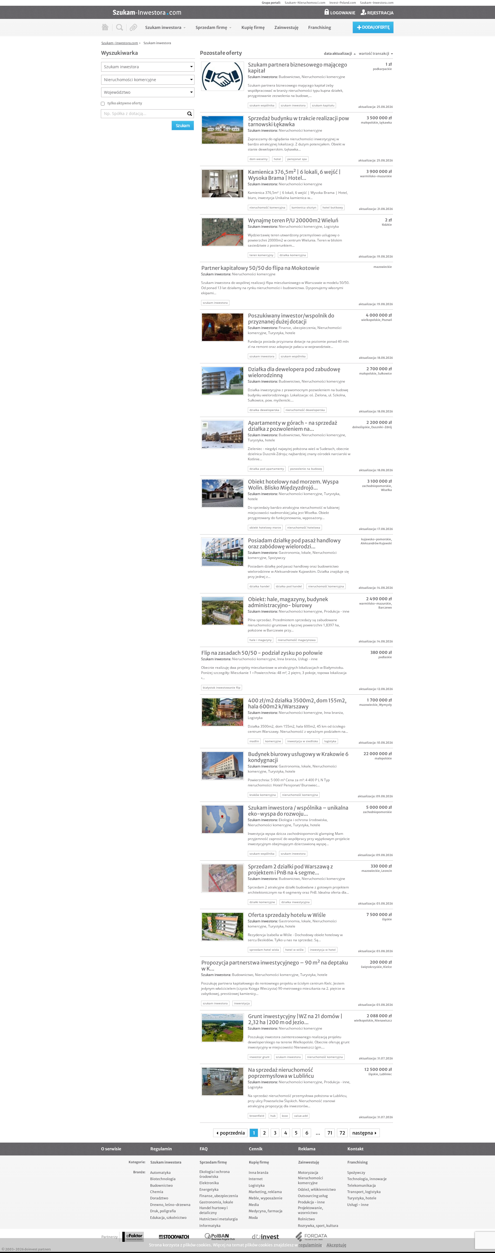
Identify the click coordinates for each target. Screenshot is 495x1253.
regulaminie (310, 1245)
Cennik (255, 1148)
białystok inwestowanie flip (221, 687)
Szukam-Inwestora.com (377, 3)
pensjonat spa (297, 159)
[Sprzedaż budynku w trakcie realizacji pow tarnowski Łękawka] (222, 130)
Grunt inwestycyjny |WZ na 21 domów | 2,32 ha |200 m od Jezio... (295, 1019)
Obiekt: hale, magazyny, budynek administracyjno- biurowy (288, 602)
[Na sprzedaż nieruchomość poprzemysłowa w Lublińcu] (222, 1081)
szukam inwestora (293, 105)
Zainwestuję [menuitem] (286, 27)
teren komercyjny (261, 255)
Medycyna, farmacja (265, 1211)
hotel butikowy (333, 207)
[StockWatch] (174, 1237)
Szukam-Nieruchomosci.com (305, 3)
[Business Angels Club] (219, 1237)
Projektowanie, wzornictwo (310, 1210)
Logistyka (331, 226)
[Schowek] (133, 27)
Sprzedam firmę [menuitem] (211, 27)
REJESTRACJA (380, 12)
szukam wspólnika (262, 105)
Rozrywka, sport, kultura (318, 1225)
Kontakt (355, 1148)
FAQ (204, 1148)
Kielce (387, 967)
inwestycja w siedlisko (302, 741)
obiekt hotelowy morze (265, 527)
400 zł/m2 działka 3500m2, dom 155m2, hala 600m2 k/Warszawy (297, 703)
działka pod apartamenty (267, 469)
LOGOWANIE (342, 12)
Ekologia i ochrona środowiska (303, 819)
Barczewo (385, 607)
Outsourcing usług (313, 1196)
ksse (285, 1116)
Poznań (387, 320)
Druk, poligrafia (163, 1211)
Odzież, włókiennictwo (317, 1189)
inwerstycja (242, 1003)
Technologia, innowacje (367, 1179)
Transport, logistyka (364, 1192)
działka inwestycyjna (295, 902)
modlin (254, 741)
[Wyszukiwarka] (119, 27)
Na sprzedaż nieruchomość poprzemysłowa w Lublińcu (281, 1073)
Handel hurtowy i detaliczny (213, 1210)
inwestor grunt (260, 1057)
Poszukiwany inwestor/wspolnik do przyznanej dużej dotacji (291, 318)
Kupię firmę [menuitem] (253, 27)
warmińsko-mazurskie (376, 176)
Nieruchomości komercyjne (323, 76)
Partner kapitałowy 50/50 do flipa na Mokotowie (260, 268)
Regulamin (161, 1148)
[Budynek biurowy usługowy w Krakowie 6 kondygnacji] (222, 766)
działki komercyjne (262, 902)
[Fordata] (311, 1237)
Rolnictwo (306, 1219)
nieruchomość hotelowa (303, 527)
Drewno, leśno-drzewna (170, 1205)
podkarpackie (382, 69)
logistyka (330, 741)
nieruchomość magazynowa (297, 640)
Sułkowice (385, 373)
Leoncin (386, 871)
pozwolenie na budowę (306, 469)
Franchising (357, 1162)
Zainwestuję (308, 1162)
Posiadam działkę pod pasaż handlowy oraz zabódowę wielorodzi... (294, 543)
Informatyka (210, 1225)
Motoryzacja (308, 1172)
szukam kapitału (323, 105)
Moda (253, 1217)
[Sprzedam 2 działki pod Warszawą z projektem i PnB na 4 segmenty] (222, 878)
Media (254, 1205)
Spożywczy (276, 557)
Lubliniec (386, 1074)
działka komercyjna (293, 255)
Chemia (156, 1192)
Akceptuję (336, 1245)
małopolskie (369, 122)
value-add (301, 1116)
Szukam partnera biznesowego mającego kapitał (297, 67)
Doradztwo (159, 1198)
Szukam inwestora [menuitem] (163, 27)
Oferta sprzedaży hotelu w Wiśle (287, 915)
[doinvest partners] (265, 1237)
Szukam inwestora (262, 76)
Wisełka (386, 490)
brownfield (257, 1116)
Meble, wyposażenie (265, 1198)
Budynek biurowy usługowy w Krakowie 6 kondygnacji (298, 757)
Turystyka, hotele (281, 332)
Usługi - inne (308, 658)
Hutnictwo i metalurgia (218, 1219)
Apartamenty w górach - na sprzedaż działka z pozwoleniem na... (292, 426)
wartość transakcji (374, 53)
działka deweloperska (264, 410)
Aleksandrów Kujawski (376, 543)
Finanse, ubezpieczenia (297, 327)
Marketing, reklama (265, 1192)
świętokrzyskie (371, 967)
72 (342, 1133)
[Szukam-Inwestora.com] (253, 12)
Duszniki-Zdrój (381, 427)
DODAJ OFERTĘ (375, 27)
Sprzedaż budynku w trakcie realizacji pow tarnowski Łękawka (298, 121)
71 (329, 1133)
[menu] (238, 27)
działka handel (260, 586)
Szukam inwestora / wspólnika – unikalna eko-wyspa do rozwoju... (298, 810)
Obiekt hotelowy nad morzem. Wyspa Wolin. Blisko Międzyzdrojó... (293, 484)
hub (273, 1116)
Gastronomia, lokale (295, 552)
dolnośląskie (361, 427)
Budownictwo (289, 76)
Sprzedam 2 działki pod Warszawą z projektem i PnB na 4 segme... (290, 869)
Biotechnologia (163, 1179)
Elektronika (209, 1183)
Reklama (306, 1148)
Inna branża (286, 658)
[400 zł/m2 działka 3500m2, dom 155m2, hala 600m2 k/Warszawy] (222, 712)
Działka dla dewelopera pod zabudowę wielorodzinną (294, 372)
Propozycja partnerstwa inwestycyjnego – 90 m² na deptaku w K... (274, 965)
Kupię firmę (259, 1162)
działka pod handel (289, 586)
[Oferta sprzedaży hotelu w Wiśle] (222, 926)
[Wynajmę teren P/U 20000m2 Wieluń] (222, 232)
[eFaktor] (133, 1237)
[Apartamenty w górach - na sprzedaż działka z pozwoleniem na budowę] (222, 434)
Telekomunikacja (361, 1185)
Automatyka (160, 1172)
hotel (277, 159)
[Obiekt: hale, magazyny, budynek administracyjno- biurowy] (222, 611)
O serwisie (111, 1148)
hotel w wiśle (294, 950)
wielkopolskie (370, 320)
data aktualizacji (338, 53)
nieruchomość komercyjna (267, 207)
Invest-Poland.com (342, 3)
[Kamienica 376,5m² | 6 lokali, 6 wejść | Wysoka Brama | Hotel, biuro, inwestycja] (222, 183)
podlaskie (385, 657)
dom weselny (259, 159)
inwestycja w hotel (323, 950)
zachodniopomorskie (376, 486)
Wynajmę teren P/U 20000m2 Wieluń (293, 220)
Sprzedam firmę (213, 1162)
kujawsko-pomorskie (376, 539)
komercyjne (273, 741)
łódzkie (387, 225)
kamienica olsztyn (304, 207)
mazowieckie (383, 267)
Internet (256, 1179)
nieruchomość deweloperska (305, 410)
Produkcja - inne (336, 611)
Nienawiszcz (383, 1020)
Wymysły (385, 705)
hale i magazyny (261, 640)
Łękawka (386, 122)
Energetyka (209, 1189)
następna (363, 1133)
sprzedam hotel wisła (264, 950)
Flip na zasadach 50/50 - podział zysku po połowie (262, 653)
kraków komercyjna (263, 795)
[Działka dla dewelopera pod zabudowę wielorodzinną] (222, 381)
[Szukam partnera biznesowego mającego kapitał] (222, 76)
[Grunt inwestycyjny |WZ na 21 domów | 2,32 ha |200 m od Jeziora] (222, 1028)
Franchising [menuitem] (319, 27)
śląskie (387, 919)
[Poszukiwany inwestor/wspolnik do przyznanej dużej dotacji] (222, 327)
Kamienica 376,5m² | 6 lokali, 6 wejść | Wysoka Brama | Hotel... (294, 175)
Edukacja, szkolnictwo (168, 1217)
